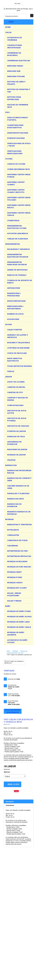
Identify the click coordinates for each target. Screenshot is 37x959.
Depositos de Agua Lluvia (16, 412)
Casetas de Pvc (15, 392)
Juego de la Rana (16, 382)
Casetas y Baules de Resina (17, 399)
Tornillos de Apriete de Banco (19, 281)
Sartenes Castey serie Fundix (18, 176)
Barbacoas (11, 465)
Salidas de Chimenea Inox (17, 106)
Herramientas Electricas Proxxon (17, 256)
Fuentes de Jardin (16, 431)
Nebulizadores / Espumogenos (15, 307)
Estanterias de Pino (17, 551)
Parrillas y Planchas (18, 494)
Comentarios (10, 805)
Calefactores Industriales (14, 46)
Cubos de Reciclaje (17, 353)
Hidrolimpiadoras (16, 301)
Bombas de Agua (15, 314)
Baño (7, 606)
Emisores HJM (13, 71)
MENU (11, 22)
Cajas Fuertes (14, 330)
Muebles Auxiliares (17, 562)
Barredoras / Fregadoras (14, 294)
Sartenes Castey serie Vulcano (18, 199)
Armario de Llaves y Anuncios (17, 336)
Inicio (8, 651)
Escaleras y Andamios (18, 249)
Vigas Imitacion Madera (19, 366)
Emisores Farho (15, 66)
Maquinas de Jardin (17, 450)
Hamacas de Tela (16, 437)
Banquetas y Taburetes (19, 525)
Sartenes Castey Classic (16, 183)
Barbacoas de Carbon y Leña (19, 479)
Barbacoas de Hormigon (14, 505)
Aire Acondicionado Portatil (17, 119)
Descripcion (10, 801)
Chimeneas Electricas (18, 61)
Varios (10, 371)
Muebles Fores (14, 577)
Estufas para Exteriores (14, 98)
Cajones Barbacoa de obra (18, 487)
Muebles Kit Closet (17, 588)
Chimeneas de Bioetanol (14, 54)
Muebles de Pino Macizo (19, 567)
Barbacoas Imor (15, 499)
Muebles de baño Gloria (19, 617)
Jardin (8, 377)
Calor (8, 32)
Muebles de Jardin (16, 455)
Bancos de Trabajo (16, 275)
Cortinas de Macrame (18, 348)
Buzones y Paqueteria (18, 343)
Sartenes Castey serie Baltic (18, 206)
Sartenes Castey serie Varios (18, 214)
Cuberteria (13, 221)
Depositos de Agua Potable (16, 419)
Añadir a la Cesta (13, 784)
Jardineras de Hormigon (14, 443)
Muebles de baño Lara (18, 622)
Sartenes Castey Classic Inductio (16, 191)
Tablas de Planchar (17, 239)
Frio (7, 112)
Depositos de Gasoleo (18, 426)
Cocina (8, 159)
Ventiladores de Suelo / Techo (19, 145)
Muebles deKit (14, 572)
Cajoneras (12, 546)
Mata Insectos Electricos (14, 360)
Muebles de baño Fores (19, 611)
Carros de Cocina (16, 164)
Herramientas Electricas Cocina (16, 227)
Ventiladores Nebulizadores (14, 152)
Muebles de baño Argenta (15, 633)
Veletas (11, 460)
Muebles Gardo (15, 583)
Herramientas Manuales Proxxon (17, 263)
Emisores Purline (16, 76)
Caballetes (13, 535)
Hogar (8, 325)
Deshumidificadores (17, 133)
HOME (8, 27)
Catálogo (15, 651)
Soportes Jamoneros (17, 234)
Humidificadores (16, 138)
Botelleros (13, 530)
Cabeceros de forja (17, 540)
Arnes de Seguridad (17, 270)
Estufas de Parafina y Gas (18, 90)
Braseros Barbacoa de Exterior (18, 513)
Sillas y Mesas (14, 601)
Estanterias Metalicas (19, 556)
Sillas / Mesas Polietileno (14, 594)
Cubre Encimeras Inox (18, 169)
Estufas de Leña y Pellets (16, 83)
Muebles (9, 519)
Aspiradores (13, 288)
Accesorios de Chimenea (14, 39)
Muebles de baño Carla (19, 627)
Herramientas (12, 244)
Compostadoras (15, 405)
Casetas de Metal (16, 387)
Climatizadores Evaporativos (15, 126)
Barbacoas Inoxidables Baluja (19, 472)
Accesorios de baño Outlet (17, 641)
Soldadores (13, 319)
